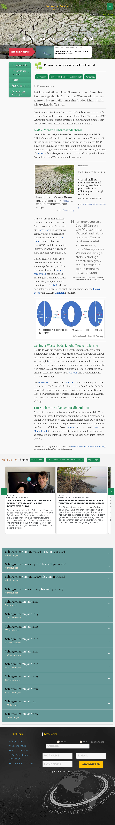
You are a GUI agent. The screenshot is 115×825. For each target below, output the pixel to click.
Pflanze (42, 153)
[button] (97, 52)
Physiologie (90, 77)
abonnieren (91, 764)
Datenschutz (19, 746)
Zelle (55, 285)
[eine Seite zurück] (4, 491)
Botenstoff (44, 230)
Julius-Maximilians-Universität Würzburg (88, 446)
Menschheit (40, 431)
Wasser (73, 373)
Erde (97, 427)
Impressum (18, 741)
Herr (63, 741)
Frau (85, 741)
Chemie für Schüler (22, 763)
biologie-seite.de (19, 65)
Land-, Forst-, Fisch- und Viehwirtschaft (66, 77)
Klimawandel (42, 77)
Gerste (52, 361)
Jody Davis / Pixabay (106, 14)
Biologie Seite (57, 6)
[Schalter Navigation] (110, 6)
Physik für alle (20, 750)
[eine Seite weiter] (111, 491)
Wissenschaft (45, 382)
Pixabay (71, 210)
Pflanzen (66, 200)
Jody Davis (63, 210)
